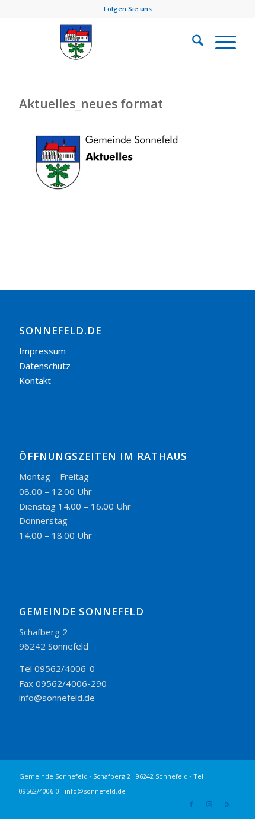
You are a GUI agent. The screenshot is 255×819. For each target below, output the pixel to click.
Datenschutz (45, 366)
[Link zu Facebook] (191, 804)
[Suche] (191, 42)
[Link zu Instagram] (209, 804)
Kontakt (35, 380)
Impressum (42, 351)
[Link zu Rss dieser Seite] (227, 804)
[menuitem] (191, 42)
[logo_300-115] (105, 42)
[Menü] (219, 42)
